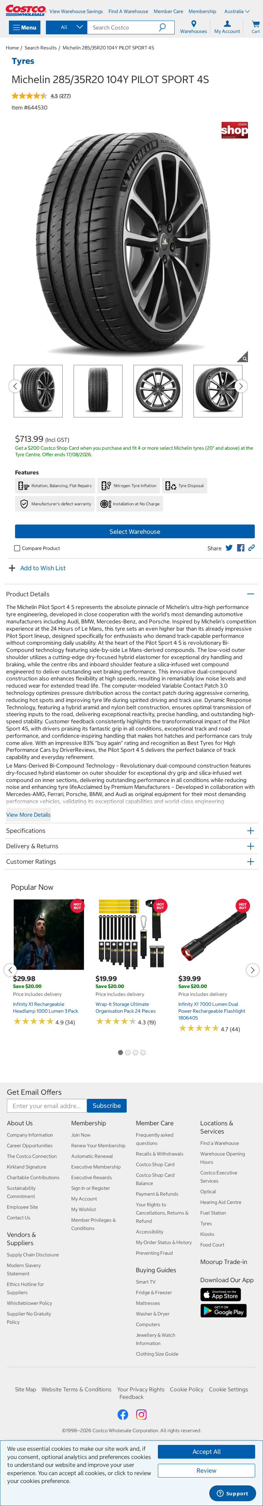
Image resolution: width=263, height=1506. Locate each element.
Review (206, 1470)
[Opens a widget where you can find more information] (232, 1494)
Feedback (131, 1396)
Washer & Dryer (153, 1314)
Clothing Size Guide (157, 1354)
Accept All (206, 1452)
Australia (233, 11)
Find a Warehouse (219, 1143)
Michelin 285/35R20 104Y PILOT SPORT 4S (108, 48)
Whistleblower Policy (29, 1303)
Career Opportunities (30, 1145)
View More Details (28, 814)
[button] (166, 27)
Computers (148, 1324)
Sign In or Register (90, 1188)
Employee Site (22, 1207)
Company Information (30, 1135)
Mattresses (148, 1303)
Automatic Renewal (92, 1156)
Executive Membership (96, 1167)
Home (12, 48)
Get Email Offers (34, 1092)
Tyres (206, 1223)
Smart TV (146, 1282)
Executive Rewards (91, 1177)
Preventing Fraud (154, 1253)
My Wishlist (83, 1209)
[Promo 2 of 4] (127, 1053)
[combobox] (66, 27)
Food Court (212, 1245)
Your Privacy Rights (141, 1389)
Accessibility (149, 1232)
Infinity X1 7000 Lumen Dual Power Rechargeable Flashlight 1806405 (211, 1011)
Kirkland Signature (26, 1167)
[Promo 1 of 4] (120, 1053)
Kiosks (207, 1234)
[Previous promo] (15, 386)
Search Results (41, 48)
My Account (84, 1199)
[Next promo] (241, 386)
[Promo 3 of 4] (135, 1053)
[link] (229, 547)
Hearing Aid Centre (220, 1202)
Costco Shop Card (155, 1164)
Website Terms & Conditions (76, 1389)
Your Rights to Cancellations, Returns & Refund (162, 1213)
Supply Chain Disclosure (33, 1255)
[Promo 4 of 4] (143, 1053)
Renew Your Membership (98, 1145)
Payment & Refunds (157, 1194)
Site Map (25, 1389)
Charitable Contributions (33, 1177)
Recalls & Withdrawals (160, 1154)
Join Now (80, 1135)
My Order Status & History (164, 1242)
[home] (26, 10)
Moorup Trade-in (223, 1262)
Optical (208, 1191)
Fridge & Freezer (154, 1292)
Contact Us (18, 1218)
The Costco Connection (32, 1156)
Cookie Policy (186, 1389)
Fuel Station (213, 1213)
